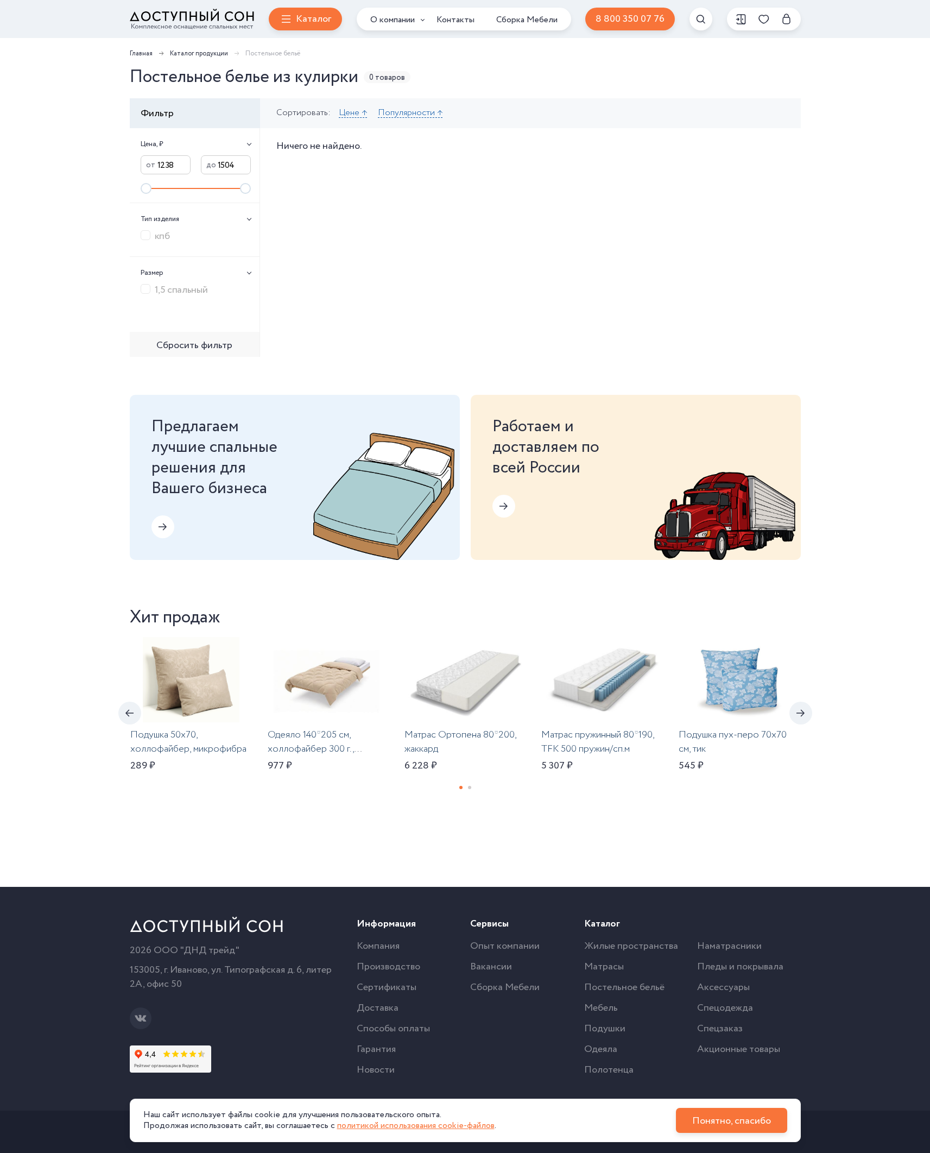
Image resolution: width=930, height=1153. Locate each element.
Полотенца (609, 1070)
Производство (388, 967)
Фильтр (157, 113)
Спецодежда (725, 1008)
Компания (378, 946)
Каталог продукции (199, 53)
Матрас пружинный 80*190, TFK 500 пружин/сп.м (597, 742)
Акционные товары (738, 1049)
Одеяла (600, 1049)
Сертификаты (386, 987)
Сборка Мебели (527, 20)
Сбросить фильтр (194, 345)
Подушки (604, 1029)
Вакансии (491, 967)
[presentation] (129, 713)
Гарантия (376, 1049)
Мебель (601, 1008)
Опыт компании (505, 946)
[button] (461, 787)
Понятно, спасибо (731, 1121)
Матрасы (604, 967)
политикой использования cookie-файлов (416, 1125)
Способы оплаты (393, 1029)
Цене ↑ (353, 113)
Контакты (455, 20)
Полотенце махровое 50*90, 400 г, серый (861, 742)
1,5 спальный (181, 289)
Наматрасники (729, 946)
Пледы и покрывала (740, 967)
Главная (141, 53)
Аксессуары (723, 987)
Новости (376, 1070)
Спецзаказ (720, 1029)
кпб (162, 235)
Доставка (377, 1008)
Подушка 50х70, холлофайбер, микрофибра (188, 742)
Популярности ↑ (410, 113)
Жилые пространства (631, 946)
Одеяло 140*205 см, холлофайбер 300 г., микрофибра (311, 749)
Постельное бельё (624, 987)
